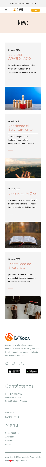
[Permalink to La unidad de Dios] (23, 235)
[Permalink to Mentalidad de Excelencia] (23, 307)
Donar (35, 10)
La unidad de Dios (22, 193)
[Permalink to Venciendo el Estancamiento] (23, 167)
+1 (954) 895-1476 (28, 3)
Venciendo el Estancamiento (20, 128)
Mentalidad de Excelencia (19, 266)
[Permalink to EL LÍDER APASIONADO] (23, 98)
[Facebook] (14, 364)
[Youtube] (7, 364)
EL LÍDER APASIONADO (19, 56)
